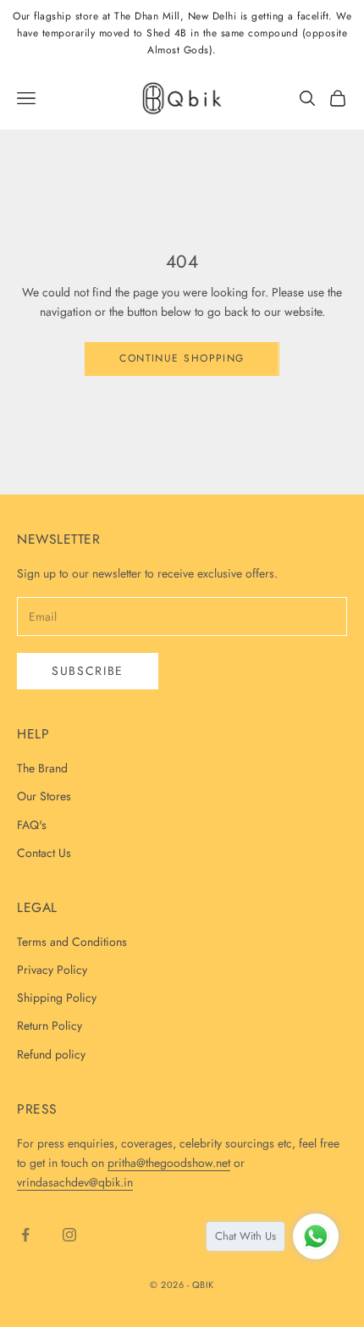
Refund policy (51, 1054)
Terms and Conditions (72, 941)
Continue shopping (181, 358)
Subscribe (88, 670)
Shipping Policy (57, 997)
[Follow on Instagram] (69, 1234)
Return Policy (49, 1025)
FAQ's (32, 824)
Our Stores (44, 796)
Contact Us (44, 852)
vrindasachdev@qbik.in (75, 1182)
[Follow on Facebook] (25, 1234)
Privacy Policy (52, 969)
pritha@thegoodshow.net (169, 1162)
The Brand (42, 768)
